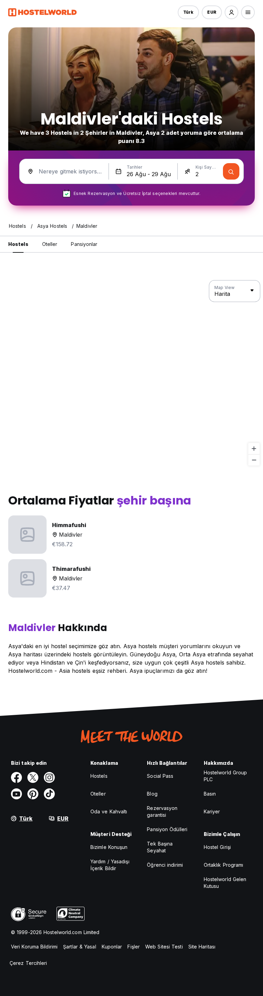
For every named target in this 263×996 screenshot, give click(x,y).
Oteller (98, 794)
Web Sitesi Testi (164, 946)
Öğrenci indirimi (165, 865)
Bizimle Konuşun (109, 847)
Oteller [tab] (50, 244)
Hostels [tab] (18, 244)
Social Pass (160, 776)
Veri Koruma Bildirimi (34, 946)
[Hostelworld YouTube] (16, 793)
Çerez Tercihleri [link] (28, 963)
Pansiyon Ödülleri (167, 829)
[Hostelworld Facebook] (16, 777)
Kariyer (212, 811)
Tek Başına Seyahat (160, 847)
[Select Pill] (231, 12)
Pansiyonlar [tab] (84, 244)
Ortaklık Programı (223, 865)
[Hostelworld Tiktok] (49, 793)
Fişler (133, 946)
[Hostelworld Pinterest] (32, 793)
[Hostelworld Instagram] (49, 777)
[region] (131, 373)
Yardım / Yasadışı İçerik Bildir (109, 865)
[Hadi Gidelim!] (231, 171)
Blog (152, 794)
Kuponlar (112, 946)
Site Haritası (201, 946)
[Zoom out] (254, 460)
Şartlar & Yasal (79, 946)
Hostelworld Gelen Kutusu (225, 882)
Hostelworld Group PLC (225, 776)
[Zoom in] (254, 448)
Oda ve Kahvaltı (108, 811)
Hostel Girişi (217, 847)
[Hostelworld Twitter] (32, 777)
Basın (210, 794)
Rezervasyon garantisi (162, 811)
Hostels (99, 776)
